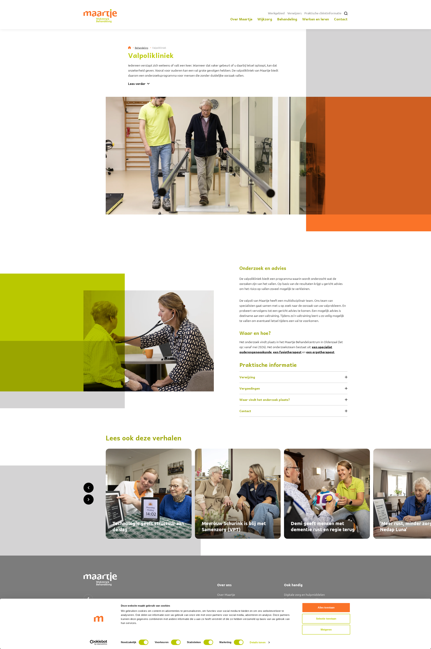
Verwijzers (294, 13)
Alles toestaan (326, 607)
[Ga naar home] (100, 16)
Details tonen (257, 642)
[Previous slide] (89, 488)
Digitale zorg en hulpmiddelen (304, 594)
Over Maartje (226, 594)
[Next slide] (89, 499)
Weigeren (326, 629)
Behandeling (141, 47)
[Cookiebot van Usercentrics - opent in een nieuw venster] (98, 642)
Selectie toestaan (326, 618)
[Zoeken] (345, 13)
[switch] (176, 642)
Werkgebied (276, 13)
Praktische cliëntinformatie (322, 13)
